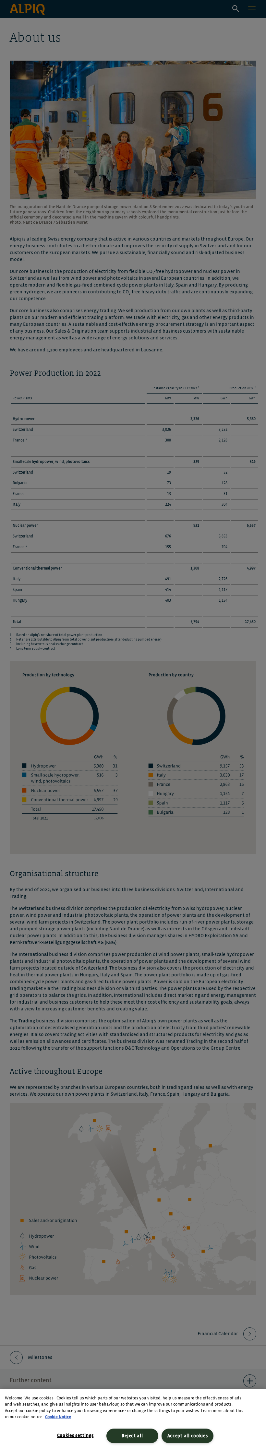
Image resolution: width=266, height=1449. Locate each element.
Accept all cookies (187, 1435)
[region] (133, 1419)
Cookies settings (75, 1435)
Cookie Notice (58, 1417)
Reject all (132, 1435)
